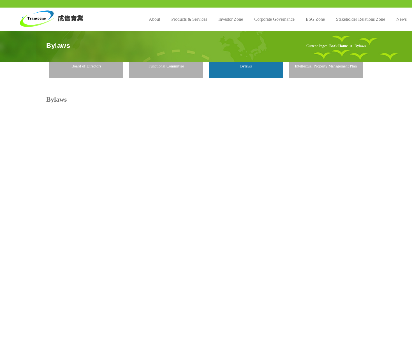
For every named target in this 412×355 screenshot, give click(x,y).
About (154, 19)
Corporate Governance (274, 19)
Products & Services (189, 19)
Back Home (338, 46)
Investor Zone (230, 19)
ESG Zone (315, 19)
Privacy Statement (161, 84)
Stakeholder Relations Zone (360, 19)
